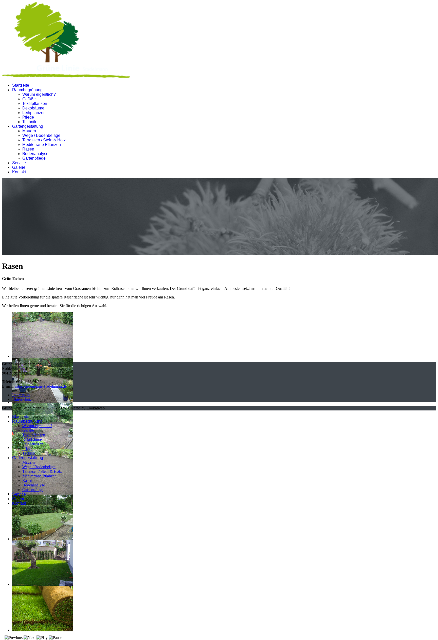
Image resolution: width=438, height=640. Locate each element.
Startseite (20, 85)
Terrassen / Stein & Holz (44, 140)
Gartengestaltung (27, 126)
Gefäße (29, 99)
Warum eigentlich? (39, 94)
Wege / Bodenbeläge (41, 135)
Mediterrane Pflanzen (41, 144)
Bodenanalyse (35, 154)
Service (19, 163)
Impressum (21, 395)
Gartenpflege (34, 158)
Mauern (29, 131)
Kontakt (19, 172)
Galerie (18, 167)
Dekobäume (33, 108)
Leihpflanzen (34, 112)
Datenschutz (22, 399)
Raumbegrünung (27, 90)
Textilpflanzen (34, 103)
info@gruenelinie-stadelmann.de (41, 386)
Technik (29, 122)
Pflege (28, 117)
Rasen (28, 149)
